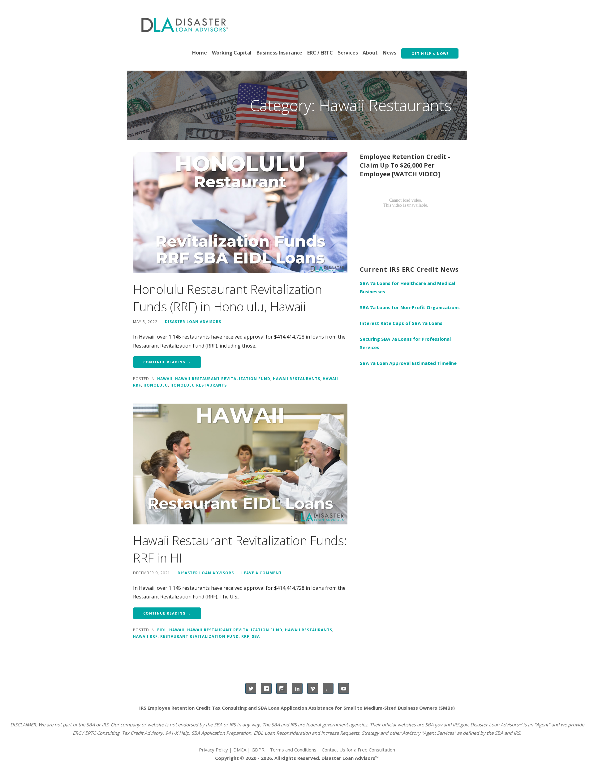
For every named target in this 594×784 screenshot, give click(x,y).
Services (348, 52)
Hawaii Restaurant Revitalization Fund (222, 378)
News (389, 52)
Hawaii (165, 378)
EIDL (162, 629)
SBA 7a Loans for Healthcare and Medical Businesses (407, 287)
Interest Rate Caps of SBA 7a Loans (401, 323)
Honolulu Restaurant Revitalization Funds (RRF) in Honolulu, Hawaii (227, 298)
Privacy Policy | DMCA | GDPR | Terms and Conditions (257, 750)
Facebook (266, 688)
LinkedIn (297, 688)
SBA (256, 636)
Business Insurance (279, 52)
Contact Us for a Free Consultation (358, 750)
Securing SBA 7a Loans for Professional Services (405, 343)
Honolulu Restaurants (198, 385)
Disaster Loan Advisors (193, 321)
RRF (245, 636)
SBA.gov (433, 724)
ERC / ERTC (320, 52)
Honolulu (156, 385)
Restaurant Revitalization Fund (199, 636)
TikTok (328, 688)
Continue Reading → (167, 362)
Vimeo (312, 688)
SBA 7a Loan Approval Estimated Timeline (408, 363)
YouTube (343, 688)
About (370, 52)
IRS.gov (460, 724)
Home (199, 52)
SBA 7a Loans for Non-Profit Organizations (410, 307)
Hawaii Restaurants (296, 378)
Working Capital (232, 52)
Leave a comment (261, 572)
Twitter (250, 688)
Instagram (281, 688)
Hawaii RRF (145, 636)
